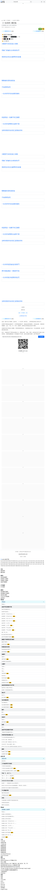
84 (9, 565)
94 (26, 565)
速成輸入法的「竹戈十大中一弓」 (9, 823)
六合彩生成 (3, 844)
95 (28, 565)
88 (16, 565)
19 (31, 561)
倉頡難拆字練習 (4, 591)
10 (16, 561)
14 (23, 561)
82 (6, 565)
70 (30, 564)
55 (4, 564)
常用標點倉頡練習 (7, 795)
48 (36, 562)
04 (6, 561)
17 (28, 561)
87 (14, 565)
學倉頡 (3, 601)
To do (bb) (3, 879)
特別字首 (4, 675)
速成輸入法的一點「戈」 (7, 834)
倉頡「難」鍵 (5, 632)
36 (16, 562)
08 (13, 561)
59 (11, 564)
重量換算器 (3, 845)
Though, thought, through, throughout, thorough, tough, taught (15, 868)
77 (41, 564)
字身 (3, 671)
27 (1, 562)
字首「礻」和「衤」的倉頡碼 (8, 775)
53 (1, 564)
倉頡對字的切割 (5, 611)
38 (19, 562)
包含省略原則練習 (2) (7, 707)
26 (43, 561)
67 (24, 564)
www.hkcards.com (23, 554)
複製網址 (42, 336)
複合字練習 (5, 697)
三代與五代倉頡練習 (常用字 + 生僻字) (11, 770)
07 (11, 561)
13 (21, 561)
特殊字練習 (5, 721)
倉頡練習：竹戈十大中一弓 (9, 620)
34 (13, 562)
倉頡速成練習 (4, 577)
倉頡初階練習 (6, 651)
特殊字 (3, 719)
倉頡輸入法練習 (4, 578)
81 (4, 565)
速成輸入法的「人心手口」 (7, 825)
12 (19, 561)
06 (9, 561)
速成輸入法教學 (6, 809)
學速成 (3, 811)
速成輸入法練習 (4, 580)
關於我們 (3, 572)
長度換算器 (3, 847)
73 (35, 564)
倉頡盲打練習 (4, 594)
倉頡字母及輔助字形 (6, 609)
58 (9, 564)
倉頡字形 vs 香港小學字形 (7, 687)
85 (11, 565)
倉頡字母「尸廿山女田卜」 (8, 627)
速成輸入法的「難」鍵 (7, 830)
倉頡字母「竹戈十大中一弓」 (8, 618)
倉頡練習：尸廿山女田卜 (8, 629)
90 (19, 565)
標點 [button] (40, 28)
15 (24, 561)
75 (38, 564)
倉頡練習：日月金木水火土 (9, 616)
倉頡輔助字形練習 (5, 593)
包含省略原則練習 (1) (7, 704)
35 (14, 562)
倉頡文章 (4, 758)
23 (38, 561)
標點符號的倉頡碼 (6, 792)
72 (33, 564)
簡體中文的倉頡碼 (6, 804)
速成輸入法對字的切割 (7, 818)
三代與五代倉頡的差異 (7, 766)
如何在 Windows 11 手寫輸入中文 (9, 860)
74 (36, 564)
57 (8, 564)
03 (4, 561)
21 (35, 561)
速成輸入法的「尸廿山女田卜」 (8, 827)
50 (40, 562)
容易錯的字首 (5, 680)
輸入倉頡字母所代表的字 (7, 634)
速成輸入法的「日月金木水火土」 (9, 821)
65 (21, 564)
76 (40, 564)
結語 (3, 727)
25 (41, 561)
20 (33, 561)
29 (4, 562)
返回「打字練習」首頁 (23, 312)
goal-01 (2, 882)
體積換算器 (3, 850)
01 (1, 561)
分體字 (3, 666)
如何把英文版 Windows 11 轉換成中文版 (10, 865)
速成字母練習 (4, 582)
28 (3, 562)
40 (23, 562)
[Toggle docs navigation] (41, 2)
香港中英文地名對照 (5, 866)
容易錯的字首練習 (7, 682)
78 (43, 564)
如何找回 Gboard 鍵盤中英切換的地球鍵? (10, 787)
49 (38, 562)
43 (28, 562)
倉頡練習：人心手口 (8, 625)
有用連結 (3, 887)
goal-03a (3, 884)
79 (1, 565)
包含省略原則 (5, 702)
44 (30, 562)
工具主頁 (3, 841)
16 (26, 561)
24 (40, 561)
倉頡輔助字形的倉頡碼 (7, 661)
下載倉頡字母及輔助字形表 (8, 732)
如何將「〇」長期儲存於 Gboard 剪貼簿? (10, 783)
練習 (4, 20)
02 (3, 561)
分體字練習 (5, 673)
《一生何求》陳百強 (9, 23)
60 (13, 564)
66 (23, 564)
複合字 (3, 695)
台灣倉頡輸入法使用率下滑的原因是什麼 (10, 800)
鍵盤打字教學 (5, 641)
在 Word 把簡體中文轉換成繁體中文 (9, 870)
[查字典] (31, 2)
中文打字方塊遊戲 (5, 596)
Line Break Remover (6, 853)
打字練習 (8, 20)
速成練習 (5, 837)
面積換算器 (3, 849)
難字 (3, 712)
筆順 (2, 878)
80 (3, 565)
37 (18, 562)
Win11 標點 (3, 862)
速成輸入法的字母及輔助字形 (8, 816)
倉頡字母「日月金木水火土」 (8, 613)
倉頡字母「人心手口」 (7, 623)
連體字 (3, 656)
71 (31, 564)
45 (31, 562)
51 (41, 562)
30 (6, 562)
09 (14, 561)
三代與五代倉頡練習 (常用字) (9, 768)
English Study (4, 889)
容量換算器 (3, 852)
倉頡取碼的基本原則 (6, 649)
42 (26, 562)
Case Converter (4, 855)
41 (24, 562)
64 (19, 564)
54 (3, 564)
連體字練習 (5, 659)
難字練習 (5, 714)
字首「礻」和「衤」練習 (8, 778)
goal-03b (3, 886)
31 (8, 562)
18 (29, 561)
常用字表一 (3, 873)
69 (28, 564)
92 (23, 565)
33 (11, 562)
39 (21, 562)
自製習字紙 (3, 842)
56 (6, 564)
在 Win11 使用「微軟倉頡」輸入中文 (9, 741)
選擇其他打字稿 (23, 315)
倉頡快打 (3, 598)
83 (8, 565)
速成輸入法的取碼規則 (7, 814)
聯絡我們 (3, 570)
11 (18, 561)
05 (8, 561)
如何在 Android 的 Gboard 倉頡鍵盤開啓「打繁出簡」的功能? (14, 785)
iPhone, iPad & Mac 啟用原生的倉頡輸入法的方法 (12, 746)
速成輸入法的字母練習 (8, 832)
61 (14, 564)
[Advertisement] (23, 12)
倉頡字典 (5, 559)
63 (18, 564)
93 (24, 565)
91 (21, 565)
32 (9, 562)
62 (16, 564)
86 (13, 565)
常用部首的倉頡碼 (6, 802)
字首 (3, 668)
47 (35, 562)
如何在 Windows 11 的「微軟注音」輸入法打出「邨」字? (14, 863)
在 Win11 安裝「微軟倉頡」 (8, 739)
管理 (2, 876)
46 (33, 562)
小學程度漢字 (4, 871)
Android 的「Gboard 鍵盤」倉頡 (8, 744)
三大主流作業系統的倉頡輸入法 (8, 737)
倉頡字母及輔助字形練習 (8, 636)
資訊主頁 (3, 858)
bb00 (2, 881)
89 (18, 565)
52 (43, 562)
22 (36, 561)
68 (26, 564)
